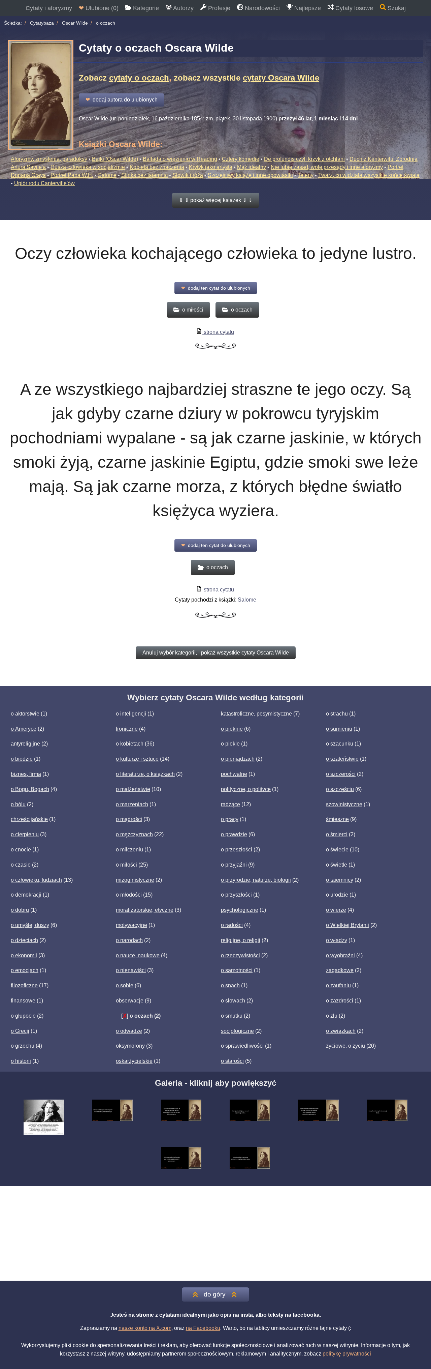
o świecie (337, 849)
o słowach (233, 1000)
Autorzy (183, 8)
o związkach (341, 1031)
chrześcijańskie (29, 819)
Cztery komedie (240, 159)
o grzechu (22, 1046)
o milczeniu (129, 849)
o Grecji (20, 1031)
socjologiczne (237, 1031)
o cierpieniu (25, 834)
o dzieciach (24, 940)
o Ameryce (23, 729)
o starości (232, 1061)
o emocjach (24, 970)
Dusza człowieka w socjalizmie (88, 167)
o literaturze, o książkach (145, 774)
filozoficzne (24, 985)
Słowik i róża (187, 175)
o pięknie (232, 729)
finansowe (23, 1000)
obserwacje (129, 1000)
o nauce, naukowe (138, 955)
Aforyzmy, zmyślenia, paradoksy (49, 159)
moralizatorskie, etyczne (144, 910)
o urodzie (337, 895)
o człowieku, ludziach (36, 880)
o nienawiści (131, 970)
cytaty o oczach (139, 77)
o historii (21, 1061)
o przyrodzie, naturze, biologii (256, 880)
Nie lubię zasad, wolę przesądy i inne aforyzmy (327, 167)
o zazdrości (339, 1000)
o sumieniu (339, 729)
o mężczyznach (134, 834)
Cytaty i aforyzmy (49, 8)
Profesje (218, 8)
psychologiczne (239, 910)
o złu (331, 1016)
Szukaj (396, 8)
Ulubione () (99, 8)
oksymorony (130, 1046)
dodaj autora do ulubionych (122, 100)
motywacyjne (131, 925)
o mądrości (129, 819)
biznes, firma (26, 774)
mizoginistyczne (135, 880)
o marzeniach (132, 804)
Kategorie (145, 8)
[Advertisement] (215, 1233)
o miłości (126, 865)
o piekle (230, 744)
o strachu (337, 714)
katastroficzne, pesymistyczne (256, 714)
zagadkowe (340, 970)
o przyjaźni (234, 865)
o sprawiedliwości (242, 1046)
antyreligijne (25, 744)
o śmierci (336, 834)
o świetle (336, 865)
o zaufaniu (338, 985)
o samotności (237, 970)
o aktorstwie (25, 714)
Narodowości (261, 8)
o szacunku (339, 744)
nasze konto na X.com (145, 1328)
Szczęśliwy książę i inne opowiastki (250, 175)
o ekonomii (24, 955)
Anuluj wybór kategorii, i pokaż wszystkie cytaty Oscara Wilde (215, 653)
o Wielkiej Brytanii (347, 925)
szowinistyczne (344, 804)
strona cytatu (218, 332)
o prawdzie (234, 834)
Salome (107, 175)
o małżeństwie (133, 789)
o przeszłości (236, 849)
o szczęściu (340, 789)
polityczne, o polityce (246, 789)
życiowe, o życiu (345, 1046)
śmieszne (337, 819)
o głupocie (23, 1016)
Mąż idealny (251, 167)
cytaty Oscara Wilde (281, 77)
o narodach (129, 940)
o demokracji (26, 895)
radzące (230, 804)
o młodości (129, 895)
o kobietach (129, 744)
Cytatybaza (42, 23)
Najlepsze (307, 8)
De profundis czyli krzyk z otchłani (304, 159)
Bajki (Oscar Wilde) (115, 159)
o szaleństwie (342, 759)
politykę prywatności (347, 1354)
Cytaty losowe (353, 8)
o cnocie (21, 849)
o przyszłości (236, 895)
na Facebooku (203, 1328)
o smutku (231, 1016)
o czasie (21, 865)
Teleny (305, 175)
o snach (230, 985)
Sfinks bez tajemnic (144, 175)
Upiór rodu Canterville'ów (44, 183)
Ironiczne (127, 729)
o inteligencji (131, 714)
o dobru (20, 910)
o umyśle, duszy (30, 925)
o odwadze (129, 1031)
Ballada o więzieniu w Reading (180, 159)
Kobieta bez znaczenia (157, 167)
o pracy (229, 819)
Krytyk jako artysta (210, 167)
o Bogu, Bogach (30, 789)
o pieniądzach (238, 759)
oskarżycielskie (134, 1061)
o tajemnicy (339, 880)
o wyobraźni (340, 955)
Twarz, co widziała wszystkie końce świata (369, 175)
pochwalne (234, 774)
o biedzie (22, 759)
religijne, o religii (240, 940)
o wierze (336, 910)
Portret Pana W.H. (72, 175)
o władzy (336, 940)
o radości (232, 925)
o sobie (124, 985)
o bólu (18, 804)
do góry (215, 1294)
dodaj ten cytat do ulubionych (215, 288)
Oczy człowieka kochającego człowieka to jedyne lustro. (216, 253)
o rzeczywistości (240, 955)
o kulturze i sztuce (137, 759)
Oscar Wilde (75, 23)
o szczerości (341, 774)
